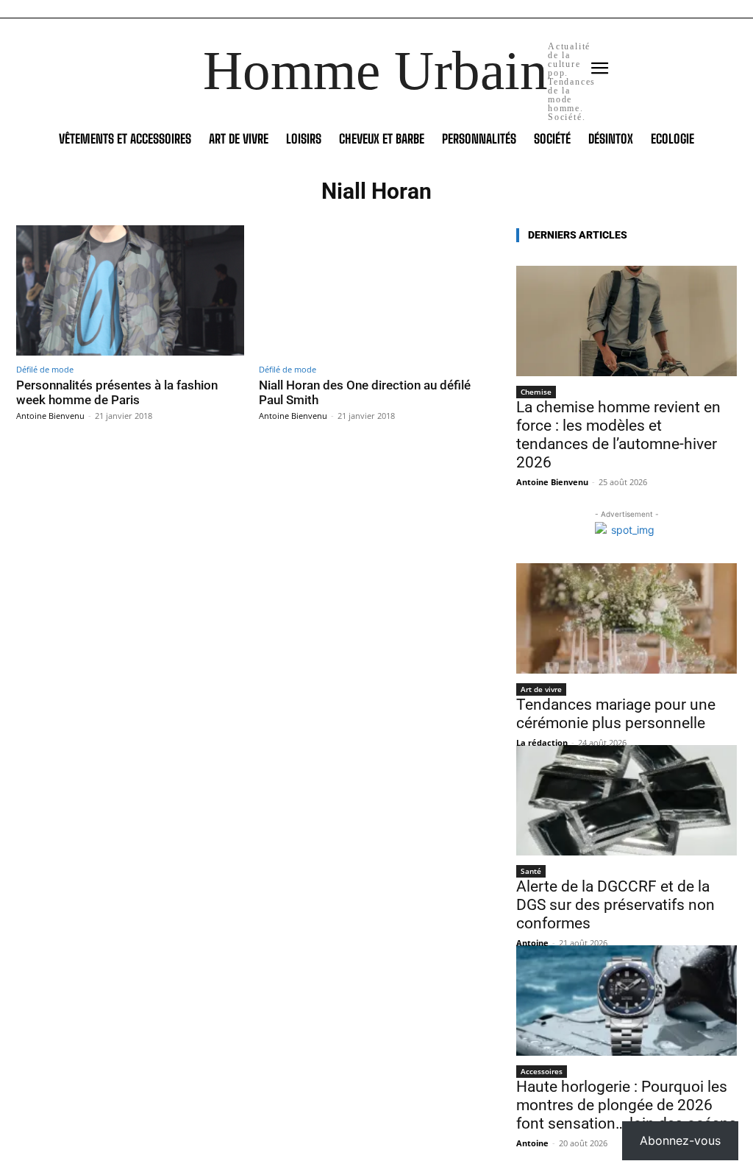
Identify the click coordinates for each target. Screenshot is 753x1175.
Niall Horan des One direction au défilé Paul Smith (365, 392)
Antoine (532, 942)
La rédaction (542, 742)
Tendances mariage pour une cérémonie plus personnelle (615, 714)
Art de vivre (541, 689)
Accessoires (542, 1071)
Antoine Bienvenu (50, 415)
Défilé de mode (45, 369)
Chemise (536, 392)
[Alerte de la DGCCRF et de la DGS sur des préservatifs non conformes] (626, 800)
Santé (531, 871)
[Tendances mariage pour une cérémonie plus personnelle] (626, 618)
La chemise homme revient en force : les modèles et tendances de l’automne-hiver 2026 (618, 434)
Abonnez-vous (680, 1140)
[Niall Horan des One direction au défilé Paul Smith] (373, 290)
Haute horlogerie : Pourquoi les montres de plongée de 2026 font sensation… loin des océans (626, 1105)
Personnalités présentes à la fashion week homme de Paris (117, 392)
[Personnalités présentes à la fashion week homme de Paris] (130, 290)
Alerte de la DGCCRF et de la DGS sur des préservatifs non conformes (615, 905)
